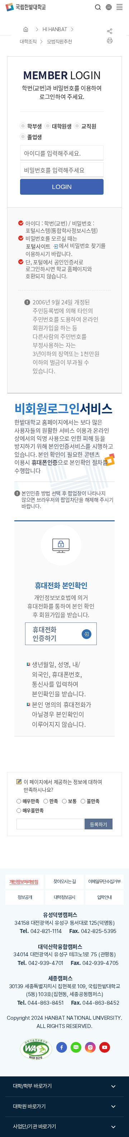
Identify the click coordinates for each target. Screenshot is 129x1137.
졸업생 (34, 137)
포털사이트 (38, 246)
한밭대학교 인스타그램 (90, 1047)
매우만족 (30, 800)
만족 (53, 800)
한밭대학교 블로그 (76, 1047)
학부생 (34, 126)
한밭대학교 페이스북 (61, 1047)
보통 (71, 800)
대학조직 (28, 41)
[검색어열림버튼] (98, 7)
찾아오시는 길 (64, 881)
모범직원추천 (59, 41)
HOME (26, 29)
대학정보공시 (64, 897)
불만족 (92, 800)
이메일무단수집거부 (104, 881)
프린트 (109, 40)
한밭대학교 (25, 7)
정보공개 (25, 897)
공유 (109, 31)
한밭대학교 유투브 (104, 1047)
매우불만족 (32, 810)
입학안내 (104, 897)
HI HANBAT (55, 29)
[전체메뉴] (119, 7)
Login (62, 186)
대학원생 (62, 126)
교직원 (88, 126)
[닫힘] (108, 7)
